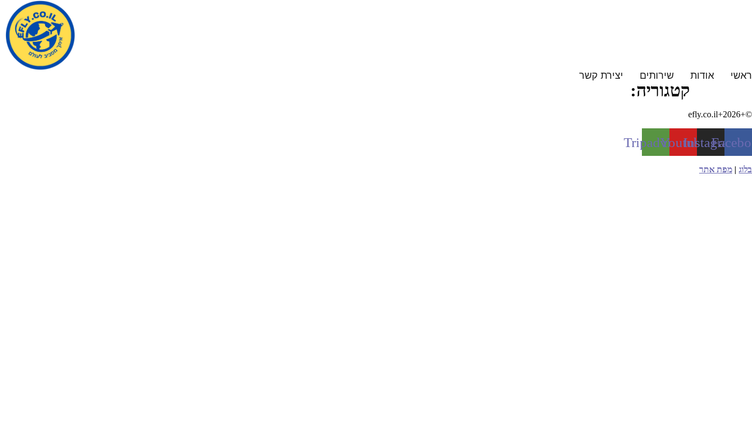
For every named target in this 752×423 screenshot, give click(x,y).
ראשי (741, 75)
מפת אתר (715, 169)
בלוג (745, 169)
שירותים (657, 75)
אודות (702, 75)
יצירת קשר (601, 75)
